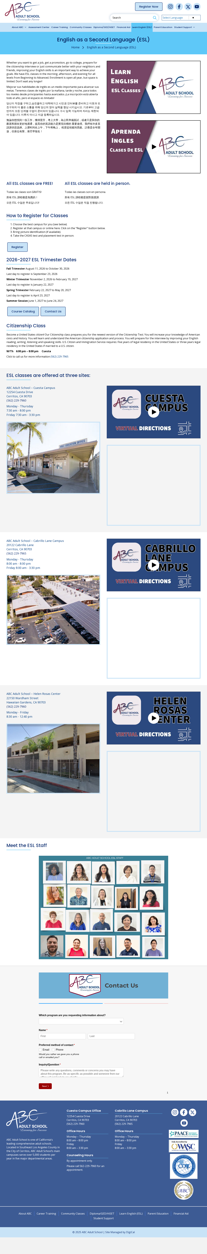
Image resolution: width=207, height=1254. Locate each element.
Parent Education (163, 27)
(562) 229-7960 (16, 400)
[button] (153, 87)
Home (75, 47)
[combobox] (81, 1021)
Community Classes (81, 27)
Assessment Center (38, 27)
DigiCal (130, 1232)
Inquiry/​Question (55, 1064)
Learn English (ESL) (142, 27)
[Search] (154, 18)
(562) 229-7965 (59, 356)
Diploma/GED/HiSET (104, 27)
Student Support (183, 27)
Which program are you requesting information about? (72, 1015)
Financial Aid (123, 27)
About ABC (17, 27)
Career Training (59, 27)
